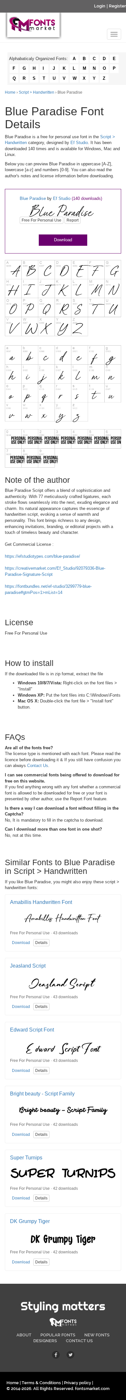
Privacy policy (77, 1382)
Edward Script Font (32, 1029)
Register (117, 6)
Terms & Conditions (41, 1382)
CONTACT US (79, 1340)
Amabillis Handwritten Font (41, 902)
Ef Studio (79, 142)
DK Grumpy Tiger (30, 1221)
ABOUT (23, 1335)
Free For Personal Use (41, 220)
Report (73, 220)
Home (10, 92)
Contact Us (37, 765)
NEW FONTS (97, 1335)
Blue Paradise (33, 198)
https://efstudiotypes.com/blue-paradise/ (42, 556)
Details (41, 942)
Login (99, 6)
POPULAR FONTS (57, 1335)
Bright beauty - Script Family (42, 1093)
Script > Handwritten (36, 92)
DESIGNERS (45, 1340)
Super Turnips (26, 1157)
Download (63, 239)
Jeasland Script (28, 966)
